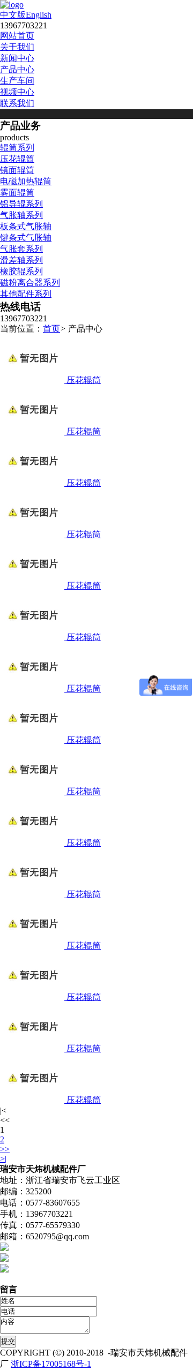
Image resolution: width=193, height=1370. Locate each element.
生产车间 (17, 80)
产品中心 (17, 69)
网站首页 (17, 35)
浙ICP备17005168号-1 (51, 1363)
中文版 (13, 14)
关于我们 (17, 46)
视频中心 (17, 91)
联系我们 (17, 103)
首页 (51, 328)
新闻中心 (17, 58)
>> (5, 1149)
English (38, 14)
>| (3, 1158)
